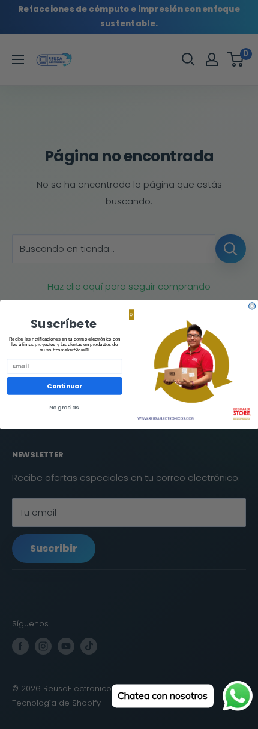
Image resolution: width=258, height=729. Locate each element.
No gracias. (64, 408)
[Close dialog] (252, 306)
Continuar (64, 385)
